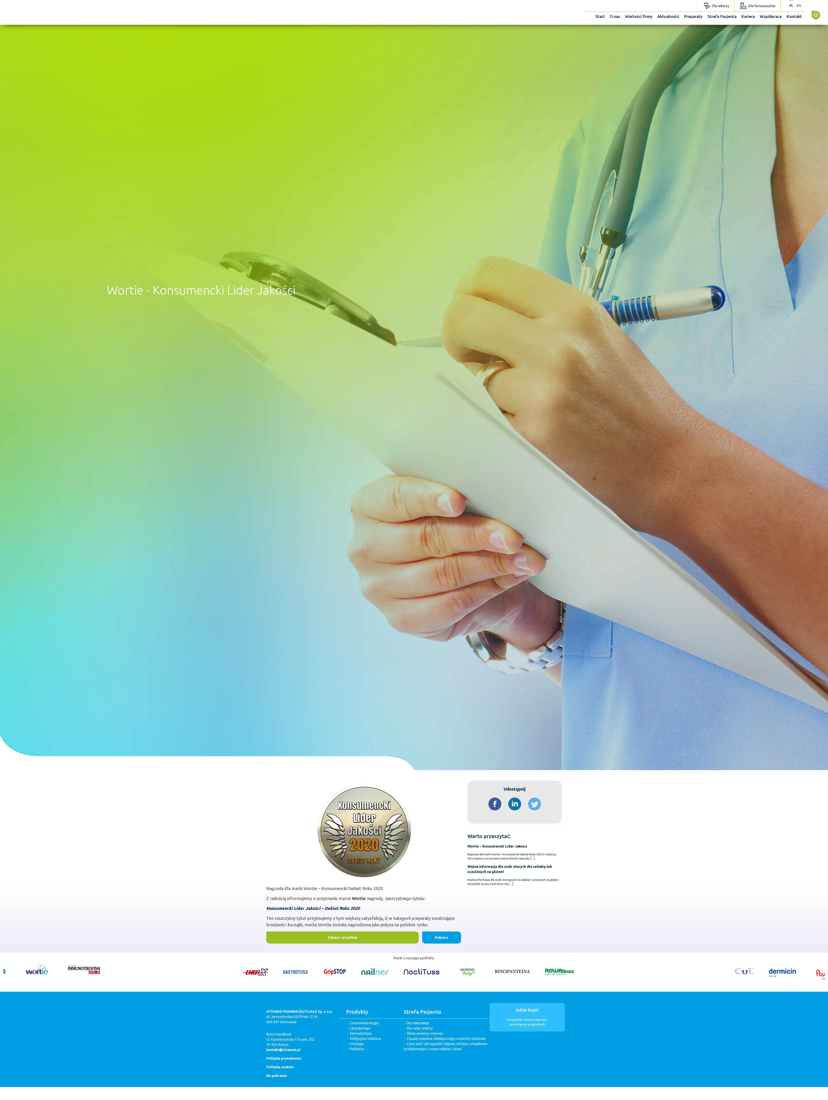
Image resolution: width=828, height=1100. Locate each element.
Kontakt (794, 16)
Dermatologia (361, 1033)
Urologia (357, 1044)
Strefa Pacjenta (722, 16)
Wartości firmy (638, 16)
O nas (615, 16)
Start (600, 16)
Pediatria (357, 1049)
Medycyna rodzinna (365, 1038)
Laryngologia (360, 1028)
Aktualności (668, 16)
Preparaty (693, 16)
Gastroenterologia (364, 1023)
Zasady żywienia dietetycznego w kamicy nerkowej (446, 1038)
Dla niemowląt (418, 1023)
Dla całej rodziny (420, 1028)
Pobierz (441, 937)
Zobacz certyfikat (342, 937)
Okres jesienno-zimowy (425, 1033)
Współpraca (771, 16)
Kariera (748, 16)
